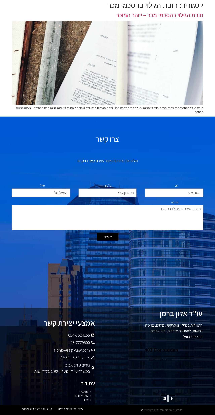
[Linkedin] (164, 398)
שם (176, 185)
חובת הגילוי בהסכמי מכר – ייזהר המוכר (159, 15)
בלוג (86, 400)
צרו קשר (84, 392)
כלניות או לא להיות (67, 409)
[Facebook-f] (171, 398)
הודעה (174, 202)
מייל (42, 185)
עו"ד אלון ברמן (81, 396)
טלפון (108, 185)
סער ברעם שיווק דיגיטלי (33, 409)
